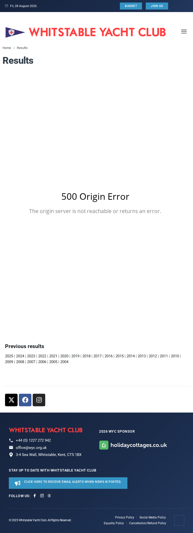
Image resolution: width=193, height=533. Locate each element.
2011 (164, 356)
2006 (42, 362)
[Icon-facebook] (34, 495)
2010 (175, 356)
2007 (31, 362)
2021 (53, 356)
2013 (142, 356)
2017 (97, 356)
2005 (53, 362)
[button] (184, 31)
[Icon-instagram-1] (42, 495)
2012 (153, 356)
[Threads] (49, 495)
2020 (64, 356)
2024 (20, 356)
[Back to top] (179, 520)
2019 (75, 356)
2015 (119, 356)
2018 (86, 356)
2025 (9, 356)
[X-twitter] (11, 400)
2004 (64, 362)
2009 (9, 362)
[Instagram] (39, 400)
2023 (31, 356)
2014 (131, 356)
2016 (109, 356)
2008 (20, 362)
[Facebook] (25, 400)
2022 (42, 356)
